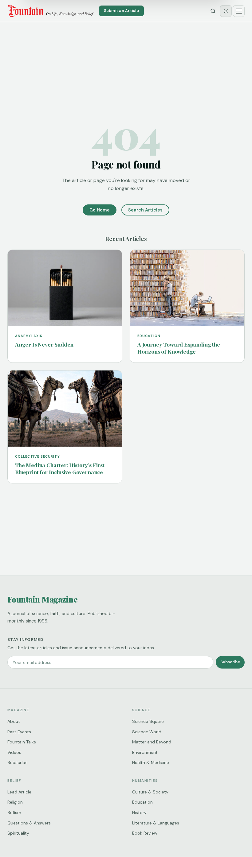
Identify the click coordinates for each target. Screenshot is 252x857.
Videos (14, 752)
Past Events (19, 732)
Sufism (14, 812)
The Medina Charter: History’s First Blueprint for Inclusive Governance (59, 468)
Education (142, 802)
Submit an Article (121, 10)
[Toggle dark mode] (226, 11)
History (139, 812)
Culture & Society (150, 792)
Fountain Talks (21, 742)
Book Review (144, 833)
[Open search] (213, 11)
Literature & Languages (155, 823)
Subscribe (230, 662)
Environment (145, 752)
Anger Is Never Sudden (44, 344)
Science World (146, 732)
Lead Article (19, 792)
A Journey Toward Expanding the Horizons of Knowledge (178, 348)
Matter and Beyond (151, 742)
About (13, 721)
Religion (15, 802)
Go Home (99, 210)
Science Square (148, 721)
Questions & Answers (29, 823)
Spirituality (18, 833)
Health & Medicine (150, 762)
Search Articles (145, 210)
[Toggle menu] (239, 11)
